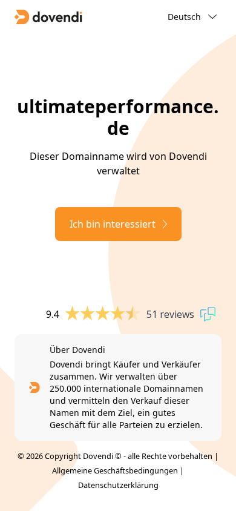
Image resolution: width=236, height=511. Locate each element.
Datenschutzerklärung (118, 485)
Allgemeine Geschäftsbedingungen (115, 470)
